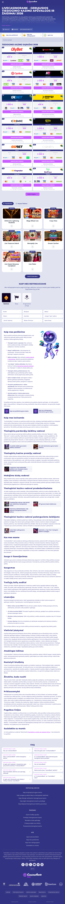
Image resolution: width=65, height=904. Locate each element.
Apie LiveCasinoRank (32, 838)
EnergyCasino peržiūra (48, 114)
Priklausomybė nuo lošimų (32, 825)
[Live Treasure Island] (11, 240)
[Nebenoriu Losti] (14, 885)
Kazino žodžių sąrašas (32, 816)
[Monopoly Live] (32, 240)
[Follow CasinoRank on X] (30, 866)
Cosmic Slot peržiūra (16, 140)
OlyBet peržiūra (17, 66)
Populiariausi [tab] (8, 203)
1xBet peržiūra (17, 114)
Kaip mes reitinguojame (32, 844)
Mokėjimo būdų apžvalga (32, 822)
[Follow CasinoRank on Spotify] (37, 866)
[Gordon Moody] (36, 885)
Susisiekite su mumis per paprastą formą (39, 732)
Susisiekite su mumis (32, 847)
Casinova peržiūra (48, 164)
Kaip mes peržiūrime (32, 841)
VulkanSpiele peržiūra (48, 66)
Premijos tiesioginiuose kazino (32, 819)
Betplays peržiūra (48, 187)
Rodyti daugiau (31, 194)
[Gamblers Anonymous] (25, 885)
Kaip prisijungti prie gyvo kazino (32, 794)
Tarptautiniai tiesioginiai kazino (32, 827)
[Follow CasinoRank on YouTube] (34, 866)
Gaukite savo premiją (17, 64)
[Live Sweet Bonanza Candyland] (11, 261)
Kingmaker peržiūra (17, 187)
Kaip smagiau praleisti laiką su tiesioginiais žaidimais (32, 797)
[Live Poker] (32, 261)
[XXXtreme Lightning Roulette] (11, 218)
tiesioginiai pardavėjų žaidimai (25, 366)
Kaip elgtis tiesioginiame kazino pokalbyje (32, 802)
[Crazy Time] (53, 218)
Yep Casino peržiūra (48, 140)
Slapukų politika (14, 903)
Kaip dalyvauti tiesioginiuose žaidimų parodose (32, 805)
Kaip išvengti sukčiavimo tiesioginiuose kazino (32, 800)
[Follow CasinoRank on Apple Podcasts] (41, 866)
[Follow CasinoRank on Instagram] (26, 866)
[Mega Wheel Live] (32, 218)
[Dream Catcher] (53, 240)
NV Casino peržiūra (48, 90)
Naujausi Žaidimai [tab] (22, 203)
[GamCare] (50, 885)
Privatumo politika (32, 903)
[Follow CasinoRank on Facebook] (22, 866)
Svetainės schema (49, 903)
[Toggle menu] (2, 2)
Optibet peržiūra (17, 90)
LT (31, 870)
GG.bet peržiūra (17, 164)
